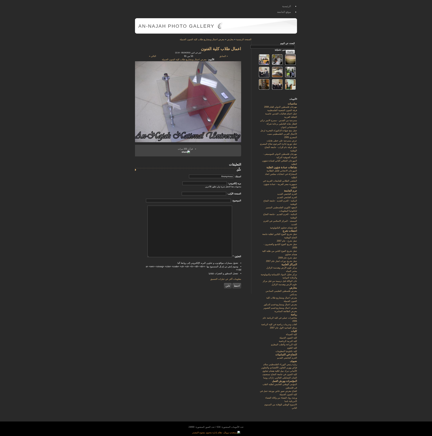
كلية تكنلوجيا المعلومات (286, 351)
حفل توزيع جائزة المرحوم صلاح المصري (278, 144)
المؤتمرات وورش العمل (284, 380)
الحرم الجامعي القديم (287, 197)
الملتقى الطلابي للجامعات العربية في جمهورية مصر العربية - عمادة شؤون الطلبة (280, 184)
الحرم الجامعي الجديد (287, 194)
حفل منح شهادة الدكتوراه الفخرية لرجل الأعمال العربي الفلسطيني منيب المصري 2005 (278, 134)
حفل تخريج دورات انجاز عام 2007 (281, 261)
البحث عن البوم (287, 43)
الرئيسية (286, 6)
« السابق (223, 56)
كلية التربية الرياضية (288, 341)
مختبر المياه (291, 271)
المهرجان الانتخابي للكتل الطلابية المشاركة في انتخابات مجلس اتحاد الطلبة (281, 174)
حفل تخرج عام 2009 (287, 257)
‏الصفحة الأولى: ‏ (234, 193)
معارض (230, 39)
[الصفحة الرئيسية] (220, 28)
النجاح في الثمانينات (286, 354)
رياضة (294, 314)
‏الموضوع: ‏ (236, 200)
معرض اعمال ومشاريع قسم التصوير (280, 308)
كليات (294, 331)
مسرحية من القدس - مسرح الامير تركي (278, 120)
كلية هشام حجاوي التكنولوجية (283, 227)
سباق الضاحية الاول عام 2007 (283, 327)
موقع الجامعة (284, 11)
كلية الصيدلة (291, 334)
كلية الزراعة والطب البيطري (284, 344)
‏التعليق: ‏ (237, 256)
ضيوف (293, 361)
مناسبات (292, 103)
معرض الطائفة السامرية (285, 311)
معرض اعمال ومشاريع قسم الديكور (280, 304)
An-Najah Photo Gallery (176, 26)
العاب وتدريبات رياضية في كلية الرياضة (279, 324)
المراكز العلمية (289, 264)
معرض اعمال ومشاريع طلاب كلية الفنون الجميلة (202, 39)
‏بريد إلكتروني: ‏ (234, 183)
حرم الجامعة (290, 190)
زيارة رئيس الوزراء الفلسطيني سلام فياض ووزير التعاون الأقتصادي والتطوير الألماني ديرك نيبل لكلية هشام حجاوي (279, 367)
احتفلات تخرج (290, 230)
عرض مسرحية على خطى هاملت (282, 140)
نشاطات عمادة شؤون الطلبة (281, 167)
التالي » (152, 56)
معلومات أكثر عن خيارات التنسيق (225, 279)
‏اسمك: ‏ (237, 176)
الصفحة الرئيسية (243, 39)
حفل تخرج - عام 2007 (287, 241)
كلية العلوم (292, 348)
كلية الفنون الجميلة (288, 337)
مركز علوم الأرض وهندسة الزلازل (281, 267)
